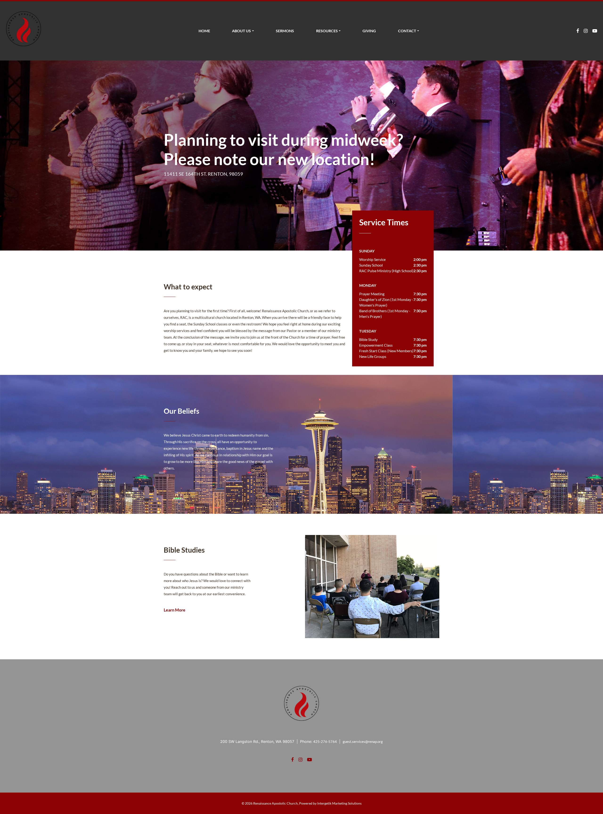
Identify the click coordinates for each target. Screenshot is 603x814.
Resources (327, 30)
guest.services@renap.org (363, 741)
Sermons (285, 30)
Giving (369, 30)
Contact (407, 30)
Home (204, 30)
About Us (241, 30)
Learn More (174, 609)
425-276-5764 (325, 741)
